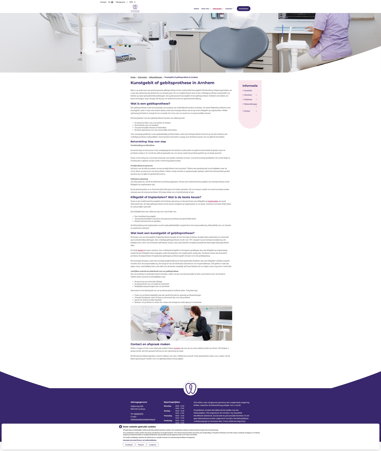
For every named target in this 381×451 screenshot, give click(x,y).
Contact (228, 9)
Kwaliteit (248, 90)
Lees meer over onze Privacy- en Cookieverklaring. (140, 440)
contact (177, 348)
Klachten (248, 95)
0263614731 (138, 414)
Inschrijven (243, 9)
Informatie (217, 9)
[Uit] (112, 2)
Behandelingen (155, 77)
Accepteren (152, 445)
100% (131, 2)
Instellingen (129, 445)
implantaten (213, 201)
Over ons (205, 9)
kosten (141, 250)
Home (196, 9)
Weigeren (141, 445)
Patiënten (248, 99)
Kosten (247, 111)
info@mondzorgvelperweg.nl (143, 419)
